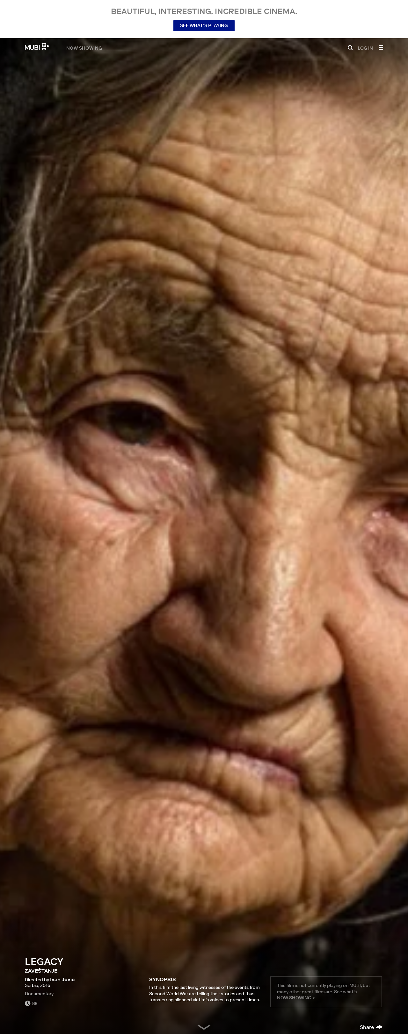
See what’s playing (204, 25)
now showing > (296, 998)
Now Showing (84, 47)
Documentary (39, 993)
